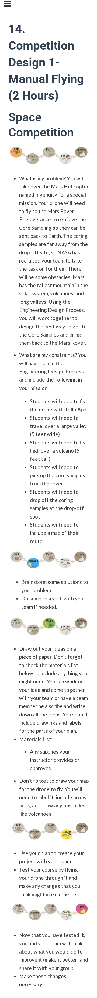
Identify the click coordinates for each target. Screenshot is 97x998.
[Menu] (7, 4)
